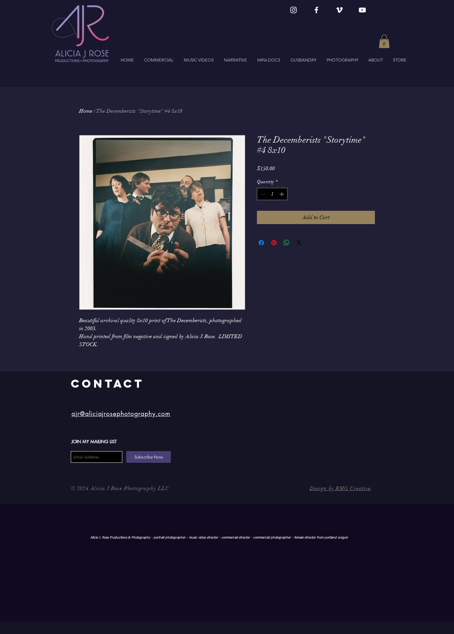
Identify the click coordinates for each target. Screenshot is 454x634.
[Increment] (282, 194)
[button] (384, 41)
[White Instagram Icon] (293, 10)
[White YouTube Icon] (362, 10)
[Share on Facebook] (261, 243)
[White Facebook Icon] (316, 10)
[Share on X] (299, 243)
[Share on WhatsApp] (286, 243)
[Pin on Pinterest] (274, 243)
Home (85, 111)
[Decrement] (262, 194)
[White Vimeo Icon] (339, 10)
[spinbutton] (272, 194)
